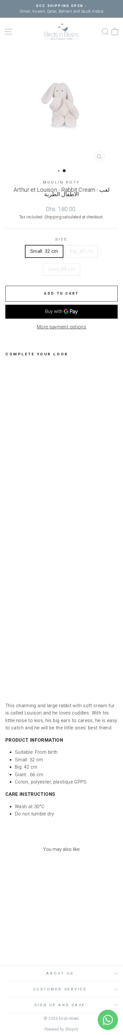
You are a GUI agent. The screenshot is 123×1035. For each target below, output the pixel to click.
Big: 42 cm (81, 251)
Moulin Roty (61, 182)
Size (61, 239)
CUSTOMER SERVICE (60, 989)
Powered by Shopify (61, 1029)
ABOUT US (59, 973)
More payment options (61, 327)
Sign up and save (59, 1005)
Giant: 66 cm (61, 269)
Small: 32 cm (44, 251)
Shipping (53, 217)
